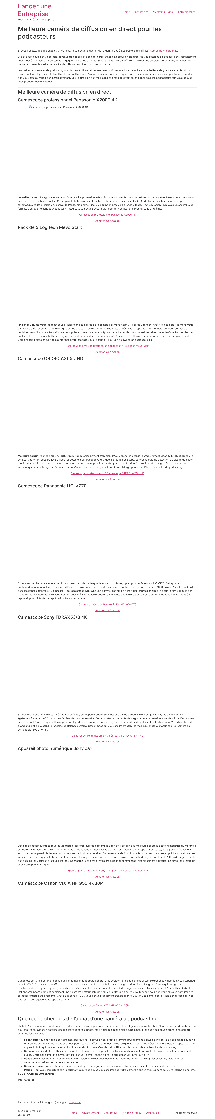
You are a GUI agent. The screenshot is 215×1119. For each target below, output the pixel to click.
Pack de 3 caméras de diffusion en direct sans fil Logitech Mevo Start (107, 345)
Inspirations (141, 12)
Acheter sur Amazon (107, 220)
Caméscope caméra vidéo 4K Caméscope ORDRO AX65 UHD (107, 473)
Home (126, 12)
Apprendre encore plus (163, 50)
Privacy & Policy (131, 1112)
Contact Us (110, 1112)
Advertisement (90, 1112)
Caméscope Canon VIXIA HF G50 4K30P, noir (107, 1005)
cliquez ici (75, 1102)
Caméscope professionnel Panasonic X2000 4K (107, 214)
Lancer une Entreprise (35, 10)
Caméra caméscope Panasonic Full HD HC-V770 (107, 604)
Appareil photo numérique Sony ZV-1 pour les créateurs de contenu (107, 870)
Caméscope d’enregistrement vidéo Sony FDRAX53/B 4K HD (107, 735)
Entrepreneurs (186, 12)
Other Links (152, 1112)
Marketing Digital (163, 12)
